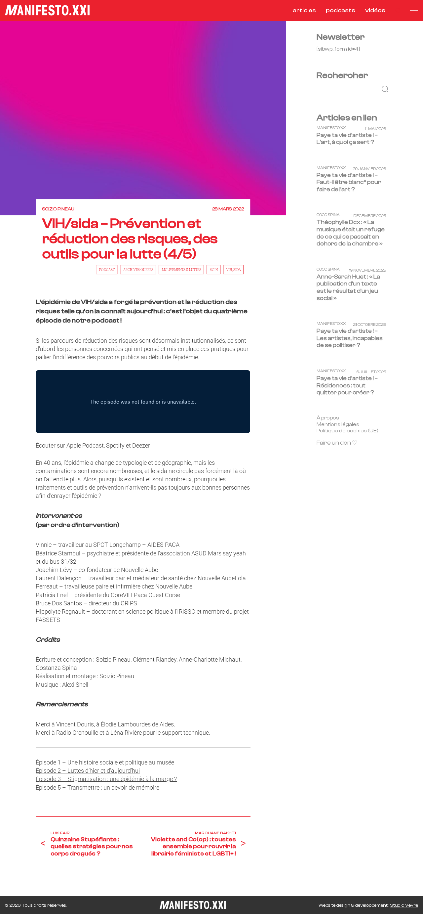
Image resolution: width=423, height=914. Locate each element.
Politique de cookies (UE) (347, 431)
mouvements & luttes (181, 269)
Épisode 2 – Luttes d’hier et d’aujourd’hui (88, 770)
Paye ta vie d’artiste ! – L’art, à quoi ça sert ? (347, 138)
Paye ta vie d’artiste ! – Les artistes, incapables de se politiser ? (350, 338)
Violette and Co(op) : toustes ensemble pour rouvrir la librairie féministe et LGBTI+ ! (193, 846)
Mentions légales (338, 424)
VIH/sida (233, 269)
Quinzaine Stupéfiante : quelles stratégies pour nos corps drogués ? (92, 846)
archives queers (138, 269)
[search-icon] (397, 10)
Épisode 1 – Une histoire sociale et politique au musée (105, 762)
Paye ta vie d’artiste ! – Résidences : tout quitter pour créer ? (347, 385)
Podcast (107, 269)
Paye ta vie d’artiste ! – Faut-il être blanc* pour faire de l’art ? (349, 182)
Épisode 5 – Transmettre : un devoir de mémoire (97, 787)
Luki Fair (60, 833)
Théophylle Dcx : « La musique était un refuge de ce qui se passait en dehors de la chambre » (351, 233)
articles (304, 10)
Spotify (115, 445)
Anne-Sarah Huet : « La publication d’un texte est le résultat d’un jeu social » (348, 287)
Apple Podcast (85, 445)
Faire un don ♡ (337, 442)
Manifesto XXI (332, 127)
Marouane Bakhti (215, 833)
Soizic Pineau (58, 209)
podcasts (340, 10)
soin (214, 269)
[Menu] (414, 10)
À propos (328, 417)
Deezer (141, 445)
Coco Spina (328, 215)
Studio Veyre (404, 905)
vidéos (375, 10)
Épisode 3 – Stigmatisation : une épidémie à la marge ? (106, 778)
